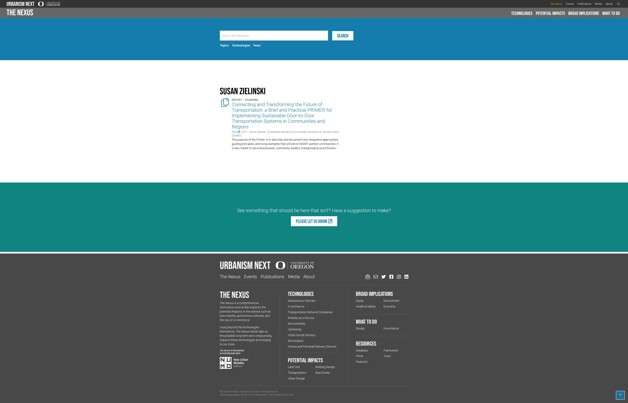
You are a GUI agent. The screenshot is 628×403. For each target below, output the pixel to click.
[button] (522, 13)
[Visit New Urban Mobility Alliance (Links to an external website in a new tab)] (234, 363)
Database (362, 350)
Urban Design (296, 378)
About (609, 3)
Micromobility (296, 323)
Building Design (325, 367)
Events (570, 3)
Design (360, 328)
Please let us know (311, 221)
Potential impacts (550, 13)
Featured (361, 361)
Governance (391, 328)
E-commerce (296, 306)
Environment (391, 300)
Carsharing (294, 329)
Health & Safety (366, 306)
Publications (584, 3)
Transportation (297, 372)
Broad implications (583, 13)
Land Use (294, 367)
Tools (387, 356)
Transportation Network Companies (310, 312)
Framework (391, 350)
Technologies (521, 13)
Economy (389, 306)
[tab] (224, 45)
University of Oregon (249, 391)
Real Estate (322, 372)
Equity (360, 300)
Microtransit (295, 340)
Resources (366, 343)
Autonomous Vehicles (301, 300)
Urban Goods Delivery (301, 335)
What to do (611, 13)
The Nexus (556, 3)
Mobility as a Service (301, 318)
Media (598, 3)
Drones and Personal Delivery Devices (312, 346)
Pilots (359, 356)
